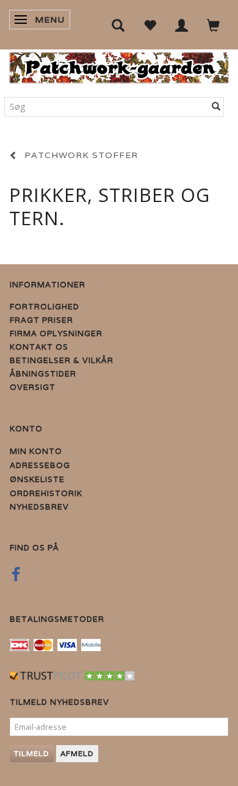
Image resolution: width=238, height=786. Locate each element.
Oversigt (33, 387)
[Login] (182, 24)
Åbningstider (43, 374)
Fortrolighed (44, 306)
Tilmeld (31, 753)
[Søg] (216, 107)
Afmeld (77, 753)
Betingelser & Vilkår (62, 360)
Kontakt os (39, 347)
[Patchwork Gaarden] (119, 65)
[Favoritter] (150, 24)
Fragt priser (41, 320)
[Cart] (213, 24)
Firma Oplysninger (56, 333)
